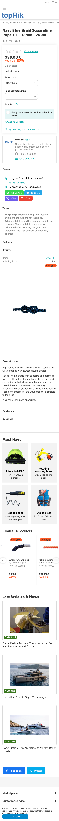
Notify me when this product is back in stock (31, 114)
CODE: (5, 41)
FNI (17, 104)
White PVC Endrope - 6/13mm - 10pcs (13, 561)
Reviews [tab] (7, 419)
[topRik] (12, 15)
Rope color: (11, 77)
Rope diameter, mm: (15, 91)
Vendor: (19, 139)
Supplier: (9, 104)
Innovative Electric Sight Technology (24, 697)
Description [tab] (10, 361)
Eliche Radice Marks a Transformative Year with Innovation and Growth (27, 645)
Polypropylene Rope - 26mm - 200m (43, 561)
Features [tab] (8, 411)
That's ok (15, 816)
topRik (28, 139)
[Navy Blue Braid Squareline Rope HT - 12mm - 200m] (29, 308)
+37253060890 (16, 182)
